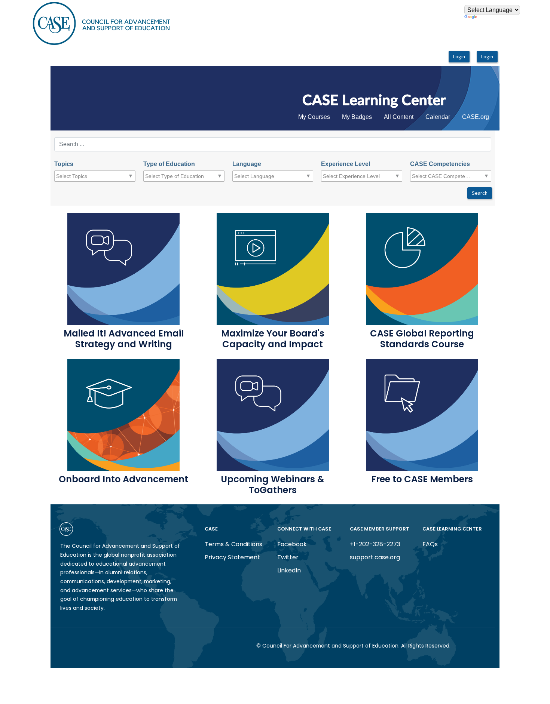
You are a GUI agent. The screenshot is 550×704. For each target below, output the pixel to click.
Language (246, 164)
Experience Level (345, 164)
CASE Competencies (440, 164)
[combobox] (86, 176)
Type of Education (169, 164)
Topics (63, 164)
